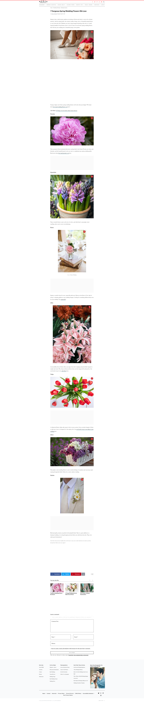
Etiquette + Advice (53, 667)
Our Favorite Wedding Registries (79, 667)
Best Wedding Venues (53, 678)
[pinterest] (97, 2)
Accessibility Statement (88, 693)
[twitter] (95, 2)
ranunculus (63, 299)
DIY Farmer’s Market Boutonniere (85, 594)
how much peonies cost (63, 153)
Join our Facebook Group (64, 667)
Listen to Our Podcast (64, 669)
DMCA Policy (78, 693)
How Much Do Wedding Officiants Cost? (81, 680)
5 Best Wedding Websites (78, 669)
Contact (48, 693)
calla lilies (63, 371)
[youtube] (101, 2)
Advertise (54, 693)
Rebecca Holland (54, 13)
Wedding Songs (52, 676)
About (43, 693)
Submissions (41, 676)
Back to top (101, 700)
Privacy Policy (61, 693)
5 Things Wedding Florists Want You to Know (71, 594)
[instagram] (99, 2)
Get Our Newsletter (63, 671)
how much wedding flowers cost (60, 107)
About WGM (41, 667)
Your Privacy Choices (68, 695)
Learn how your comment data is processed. (78, 655)
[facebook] (92, 2)
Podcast (40, 674)
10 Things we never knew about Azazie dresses (66, 110)
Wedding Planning (56, 7)
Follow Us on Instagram (64, 674)
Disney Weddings (73, 274)
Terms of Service (70, 693)
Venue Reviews (52, 674)
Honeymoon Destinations (54, 669)
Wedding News (52, 681)
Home (51, 7)
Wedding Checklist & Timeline (79, 682)
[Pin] (92, 32)
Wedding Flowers (64, 7)
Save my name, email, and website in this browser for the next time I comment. (70, 648)
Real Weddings (52, 671)
